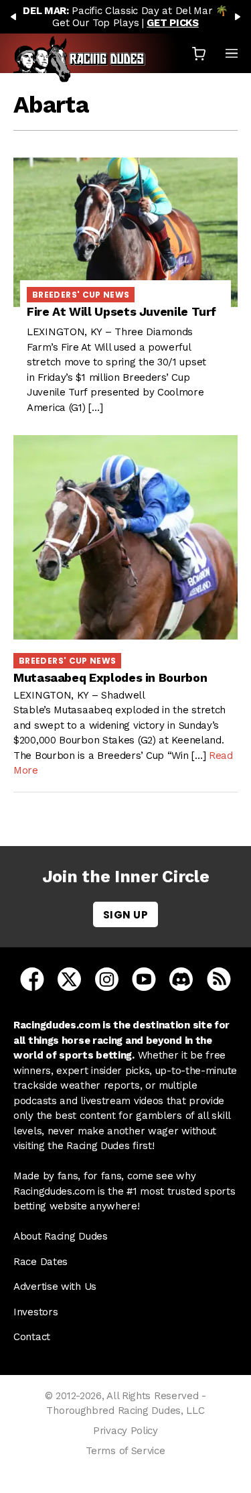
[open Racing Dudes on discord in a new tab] (181, 979)
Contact (31, 1337)
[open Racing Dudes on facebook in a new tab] (32, 979)
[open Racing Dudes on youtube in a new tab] (144, 979)
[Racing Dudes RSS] (219, 979)
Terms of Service (125, 1451)
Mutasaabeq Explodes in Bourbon (110, 677)
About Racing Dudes (60, 1236)
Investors (35, 1312)
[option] (125, 16)
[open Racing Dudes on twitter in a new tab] (69, 979)
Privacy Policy (125, 1431)
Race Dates (40, 1262)
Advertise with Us (54, 1286)
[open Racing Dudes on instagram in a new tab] (106, 979)
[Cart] (198, 53)
